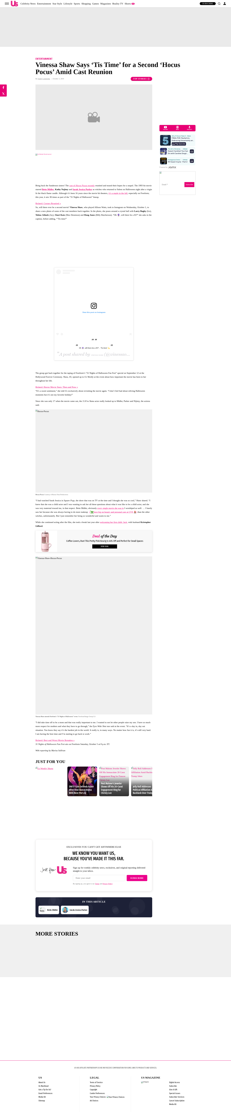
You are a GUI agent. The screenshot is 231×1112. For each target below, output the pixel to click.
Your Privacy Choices (98, 1097)
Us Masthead (43, 1086)
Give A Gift (173, 1089)
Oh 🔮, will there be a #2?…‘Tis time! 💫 (94, 348)
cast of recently (82, 185)
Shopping (86, 3)
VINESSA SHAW (97, 355)
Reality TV (117, 3)
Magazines (105, 3)
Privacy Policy (108, 884)
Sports (77, 3)
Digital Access (174, 1082)
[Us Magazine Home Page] (14, 3)
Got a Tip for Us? (44, 1089)
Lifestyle (68, 3)
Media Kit (42, 1097)
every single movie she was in (110, 508)
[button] (219, 3)
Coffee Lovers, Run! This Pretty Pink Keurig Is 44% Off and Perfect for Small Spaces (104, 540)
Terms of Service (96, 1082)
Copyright (93, 1089)
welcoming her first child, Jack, (114, 522)
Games (95, 3)
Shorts (128, 3)
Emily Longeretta (44, 79)
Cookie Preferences (97, 1093)
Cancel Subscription (176, 1100)
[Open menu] (7, 3)
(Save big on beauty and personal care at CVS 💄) (113, 512)
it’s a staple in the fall (118, 193)
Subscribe (207, 4)
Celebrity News (28, 3)
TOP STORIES (140, 79)
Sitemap (41, 1100)
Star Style (57, 3)
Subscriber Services (176, 1097)
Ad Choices (94, 1100)
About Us (41, 1082)
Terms (97, 884)
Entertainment (44, 3)
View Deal (105, 546)
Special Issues (174, 1093)
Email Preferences (45, 1093)
